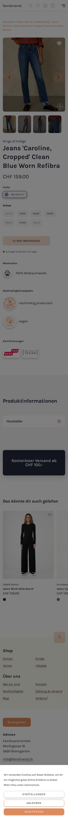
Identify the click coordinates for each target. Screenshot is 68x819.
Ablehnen (33, 803)
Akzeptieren (33, 811)
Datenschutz (31, 785)
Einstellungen (34, 794)
